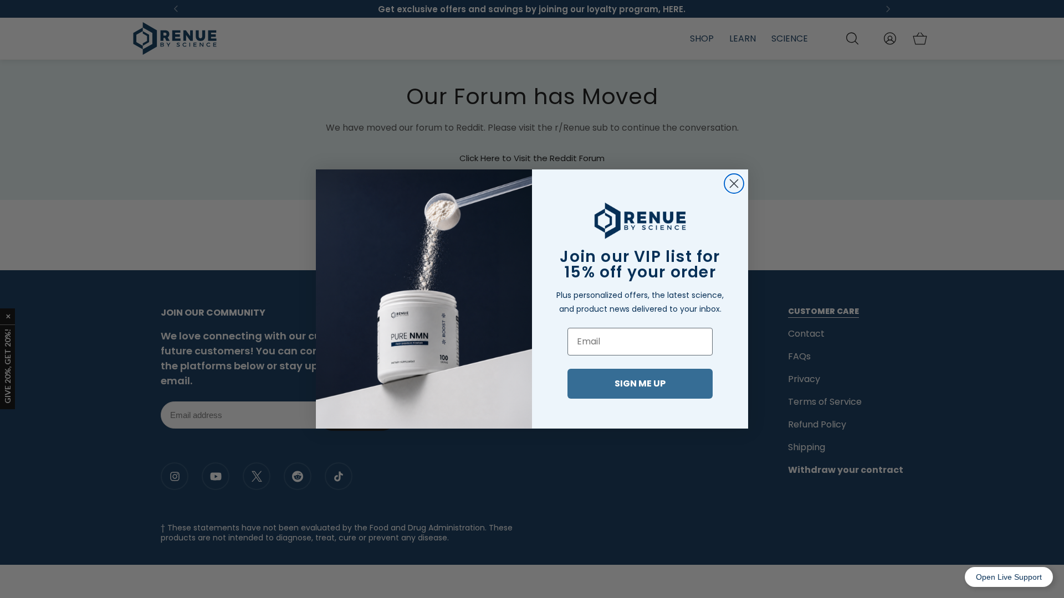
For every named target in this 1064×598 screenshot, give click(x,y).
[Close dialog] (734, 183)
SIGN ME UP (640, 383)
